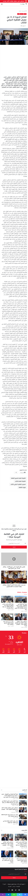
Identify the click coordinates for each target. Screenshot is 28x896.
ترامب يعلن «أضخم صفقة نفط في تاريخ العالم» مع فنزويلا (10, 821)
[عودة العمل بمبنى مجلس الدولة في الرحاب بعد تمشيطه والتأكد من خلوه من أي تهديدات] (7, 599)
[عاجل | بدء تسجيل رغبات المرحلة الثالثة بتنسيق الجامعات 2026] (7, 616)
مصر (18, 14)
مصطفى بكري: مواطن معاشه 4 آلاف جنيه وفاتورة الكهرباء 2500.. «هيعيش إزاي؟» (21, 624)
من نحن (13, 886)
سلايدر (21, 14)
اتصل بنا (9, 886)
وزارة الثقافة (22, 487)
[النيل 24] (22, 4)
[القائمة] (2, 4)
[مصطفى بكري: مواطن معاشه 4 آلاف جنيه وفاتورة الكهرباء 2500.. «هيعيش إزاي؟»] (21, 616)
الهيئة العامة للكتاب (20, 481)
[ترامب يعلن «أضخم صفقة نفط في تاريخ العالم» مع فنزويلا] (23, 823)
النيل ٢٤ (4, 884)
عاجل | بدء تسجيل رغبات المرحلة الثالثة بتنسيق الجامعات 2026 (8, 623)
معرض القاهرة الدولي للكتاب (18, 484)
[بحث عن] (26, 4)
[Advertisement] (14, 60)
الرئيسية (24, 11)
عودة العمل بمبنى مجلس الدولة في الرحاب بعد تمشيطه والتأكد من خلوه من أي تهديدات (7, 606)
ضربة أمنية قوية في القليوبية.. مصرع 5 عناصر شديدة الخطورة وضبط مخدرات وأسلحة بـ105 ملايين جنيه (21, 606)
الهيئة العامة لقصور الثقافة (18, 478)
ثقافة (20, 11)
